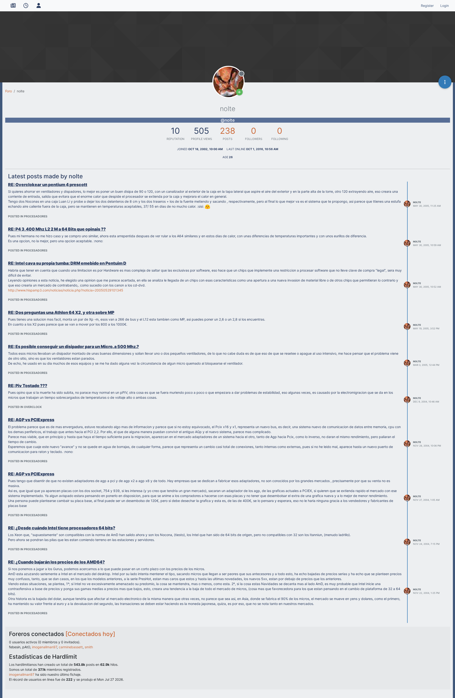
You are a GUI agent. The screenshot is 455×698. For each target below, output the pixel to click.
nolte (417, 202)
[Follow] (239, 92)
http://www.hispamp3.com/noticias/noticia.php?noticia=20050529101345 (65, 290)
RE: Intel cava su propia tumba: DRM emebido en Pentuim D (67, 263)
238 (227, 131)
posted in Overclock (25, 407)
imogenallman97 (44, 647)
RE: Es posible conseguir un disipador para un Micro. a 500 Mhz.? (73, 346)
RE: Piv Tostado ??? (27, 385)
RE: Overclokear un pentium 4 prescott (47, 184)
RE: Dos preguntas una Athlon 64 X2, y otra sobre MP (61, 312)
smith (89, 647)
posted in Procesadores (27, 216)
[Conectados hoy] (90, 633)
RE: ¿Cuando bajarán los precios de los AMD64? (56, 561)
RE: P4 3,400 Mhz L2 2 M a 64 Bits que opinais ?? (57, 229)
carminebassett (71, 647)
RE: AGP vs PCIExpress (31, 419)
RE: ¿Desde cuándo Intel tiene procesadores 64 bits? (61, 527)
